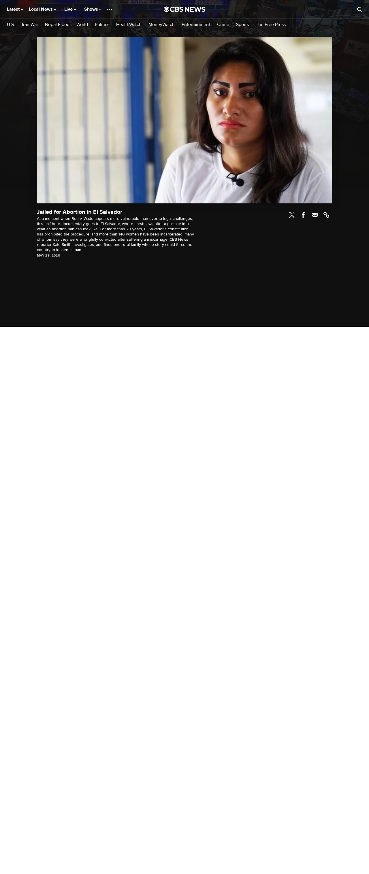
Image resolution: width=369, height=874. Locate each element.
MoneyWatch (161, 24)
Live (69, 9)
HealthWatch (129, 24)
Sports (242, 24)
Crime (223, 24)
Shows (91, 9)
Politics (102, 24)
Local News (41, 9)
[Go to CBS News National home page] (184, 9)
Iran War (30, 24)
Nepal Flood (57, 24)
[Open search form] (359, 9)
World (82, 24)
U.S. (11, 24)
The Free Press (271, 24)
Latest (14, 9)
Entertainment (196, 24)
